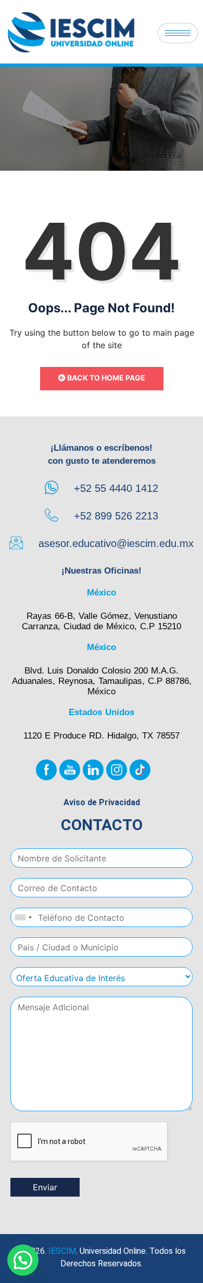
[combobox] (23, 917)
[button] (23, 1260)
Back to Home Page (105, 377)
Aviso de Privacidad (102, 802)
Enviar (45, 1187)
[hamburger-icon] (178, 33)
